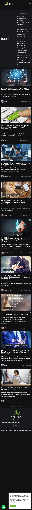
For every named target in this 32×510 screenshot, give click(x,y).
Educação (20, 27)
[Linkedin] (16, 426)
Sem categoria (21, 53)
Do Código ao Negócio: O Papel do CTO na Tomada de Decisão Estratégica (15, 127)
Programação (21, 45)
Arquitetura (6, 158)
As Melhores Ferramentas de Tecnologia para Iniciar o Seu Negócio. (13, 202)
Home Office (21, 34)
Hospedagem (21, 36)
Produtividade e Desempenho (21, 42)
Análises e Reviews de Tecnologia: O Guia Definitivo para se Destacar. (16, 314)
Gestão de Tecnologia (23, 32)
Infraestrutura (17, 345)
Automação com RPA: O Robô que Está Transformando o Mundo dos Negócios (15, 352)
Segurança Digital (22, 50)
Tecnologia (20, 60)
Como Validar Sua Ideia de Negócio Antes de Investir (16, 389)
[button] (30, 3)
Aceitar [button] (13, 506)
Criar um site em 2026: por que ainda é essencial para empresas (15, 89)
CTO (5, 120)
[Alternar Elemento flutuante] (3, 507)
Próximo (19, 406)
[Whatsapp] (18, 426)
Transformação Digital (23, 62)
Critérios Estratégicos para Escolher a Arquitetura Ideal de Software (16, 164)
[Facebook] (14, 426)
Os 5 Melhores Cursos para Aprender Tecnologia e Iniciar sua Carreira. (15, 239)
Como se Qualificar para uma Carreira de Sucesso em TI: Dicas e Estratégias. (15, 277)
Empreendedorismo (23, 29)
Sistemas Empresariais (23, 55)
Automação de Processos (21, 19)
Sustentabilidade (22, 57)
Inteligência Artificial (23, 39)
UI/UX (19, 64)
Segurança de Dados (23, 48)
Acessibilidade (21, 16)
